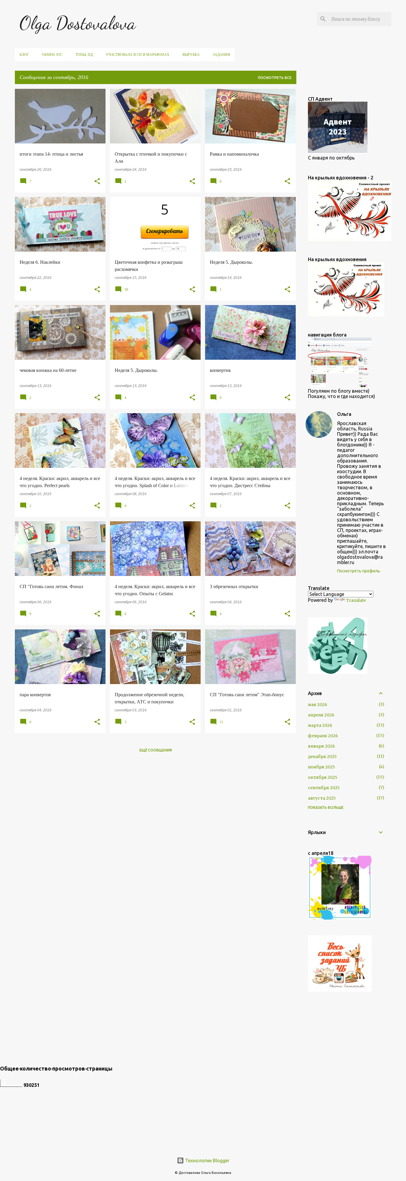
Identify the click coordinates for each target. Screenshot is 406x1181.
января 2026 (321, 746)
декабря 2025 (322, 756)
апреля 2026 (321, 715)
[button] (97, 181)
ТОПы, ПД (84, 55)
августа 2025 (322, 798)
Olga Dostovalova (78, 23)
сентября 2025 (324, 787)
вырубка (191, 55)
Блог (24, 55)
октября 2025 (322, 777)
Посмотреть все (275, 78)
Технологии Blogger (206, 1160)
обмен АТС (52, 55)
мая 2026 (317, 704)
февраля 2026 (323, 735)
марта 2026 (320, 725)
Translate (356, 600)
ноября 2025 (321, 767)
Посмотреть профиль (358, 571)
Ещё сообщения (155, 750)
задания (221, 55)
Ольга (344, 414)
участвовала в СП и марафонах (137, 55)
